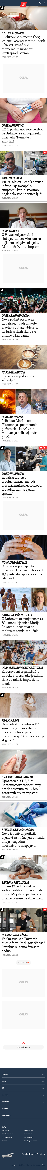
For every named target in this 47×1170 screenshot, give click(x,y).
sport (4, 1081)
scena (5, 1108)
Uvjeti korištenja (28, 1130)
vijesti (5, 1074)
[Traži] (44, 3)
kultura (5, 1102)
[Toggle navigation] (3, 3)
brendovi (6, 1115)
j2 (3, 1088)
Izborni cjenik (28, 1134)
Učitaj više (22, 962)
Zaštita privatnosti (7, 1134)
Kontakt (4, 1141)
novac (5, 1095)
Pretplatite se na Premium (33, 1154)
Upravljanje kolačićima (30, 1141)
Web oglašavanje (7, 1137)
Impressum (5, 1130)
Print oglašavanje (29, 1137)
